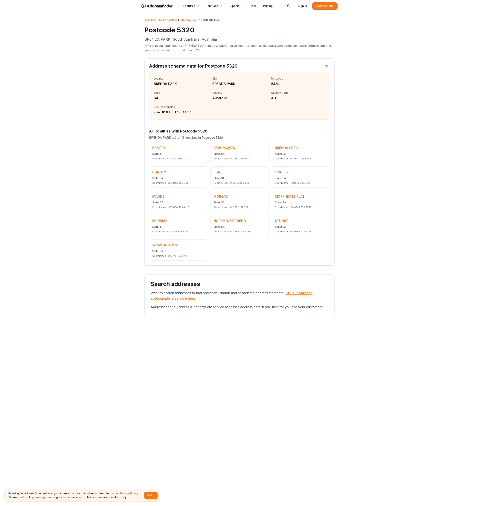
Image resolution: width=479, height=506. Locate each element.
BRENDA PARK (189, 19)
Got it (150, 495)
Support (234, 5)
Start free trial (324, 5)
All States (150, 19)
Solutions (212, 5)
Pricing (268, 5)
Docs (253, 5)
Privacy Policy (129, 493)
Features (189, 5)
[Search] (289, 6)
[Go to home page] (159, 6)
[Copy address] (327, 66)
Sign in (302, 5)
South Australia (168, 19)
